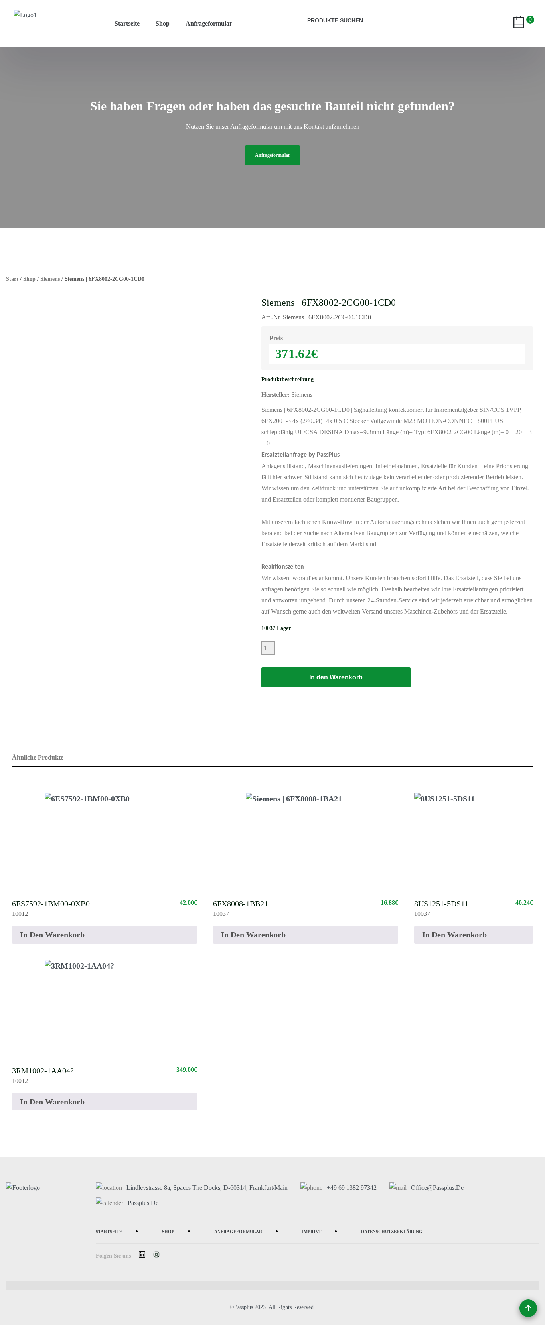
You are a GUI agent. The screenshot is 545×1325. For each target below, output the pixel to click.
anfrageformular (272, 155)
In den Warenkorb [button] (52, 934)
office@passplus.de (437, 1187)
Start (12, 279)
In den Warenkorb (336, 677)
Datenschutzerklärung (392, 1231)
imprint (311, 1231)
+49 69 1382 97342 (352, 1187)
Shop (163, 23)
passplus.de (143, 1202)
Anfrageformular (209, 23)
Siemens (50, 279)
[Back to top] (528, 1308)
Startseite (127, 23)
